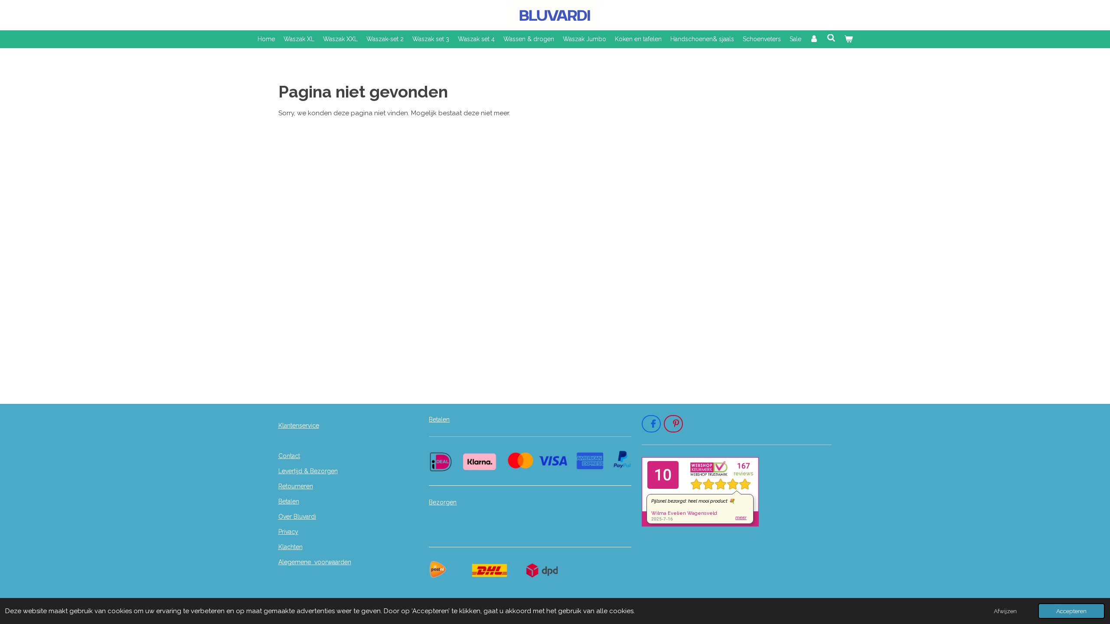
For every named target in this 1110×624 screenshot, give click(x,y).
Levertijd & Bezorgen (308, 471)
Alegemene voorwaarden (314, 562)
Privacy (288, 531)
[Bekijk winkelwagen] (848, 39)
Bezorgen (443, 502)
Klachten (290, 546)
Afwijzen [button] (1005, 611)
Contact (289, 455)
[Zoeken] (831, 38)
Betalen (288, 501)
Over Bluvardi (297, 516)
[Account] (814, 39)
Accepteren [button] (1071, 611)
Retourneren (295, 486)
